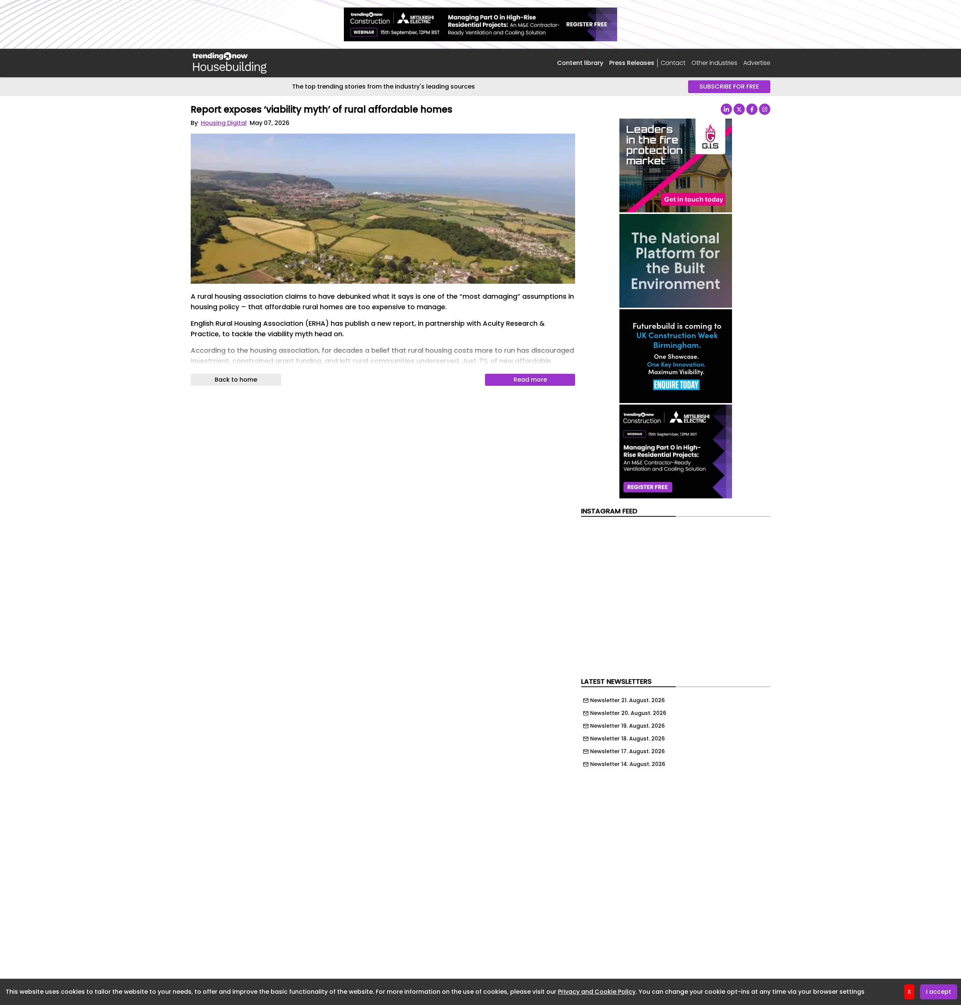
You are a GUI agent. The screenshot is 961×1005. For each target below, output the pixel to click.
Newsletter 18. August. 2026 (627, 738)
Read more (530, 379)
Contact (673, 63)
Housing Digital (224, 123)
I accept (938, 991)
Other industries (714, 63)
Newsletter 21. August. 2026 (627, 700)
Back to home (236, 379)
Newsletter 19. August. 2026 (627, 726)
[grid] (675, 730)
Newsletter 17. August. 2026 (627, 751)
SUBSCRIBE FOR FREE (729, 86)
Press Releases (631, 63)
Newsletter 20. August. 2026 (628, 713)
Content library (580, 63)
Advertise (756, 63)
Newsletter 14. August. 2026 (627, 764)
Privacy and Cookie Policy (597, 991)
